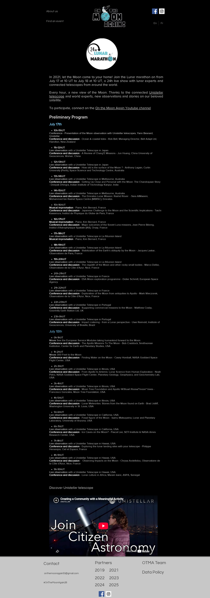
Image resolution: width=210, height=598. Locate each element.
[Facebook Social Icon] (155, 11)
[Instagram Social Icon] (162, 11)
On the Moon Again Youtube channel (123, 108)
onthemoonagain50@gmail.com (61, 573)
